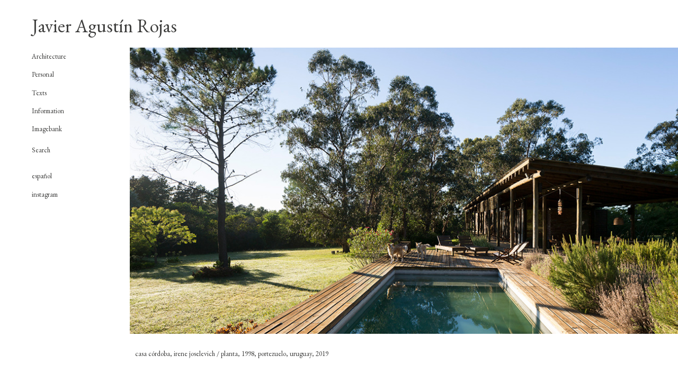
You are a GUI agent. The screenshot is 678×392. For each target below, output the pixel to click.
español (42, 175)
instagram (45, 194)
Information (48, 110)
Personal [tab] (43, 74)
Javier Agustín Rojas (104, 26)
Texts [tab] (39, 93)
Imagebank (47, 128)
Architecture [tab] (49, 56)
